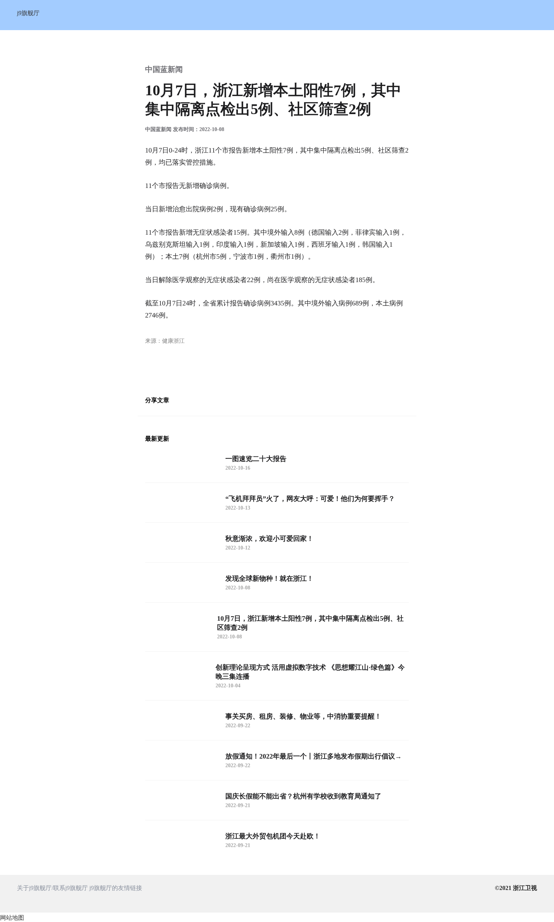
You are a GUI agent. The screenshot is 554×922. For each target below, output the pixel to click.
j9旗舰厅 (28, 13)
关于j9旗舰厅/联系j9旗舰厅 (52, 888)
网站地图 (12, 917)
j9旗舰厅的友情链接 (115, 888)
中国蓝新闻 (164, 69)
